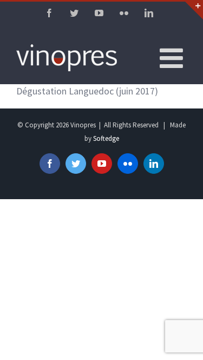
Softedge (106, 138)
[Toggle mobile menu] (173, 57)
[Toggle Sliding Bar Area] (193, 9)
